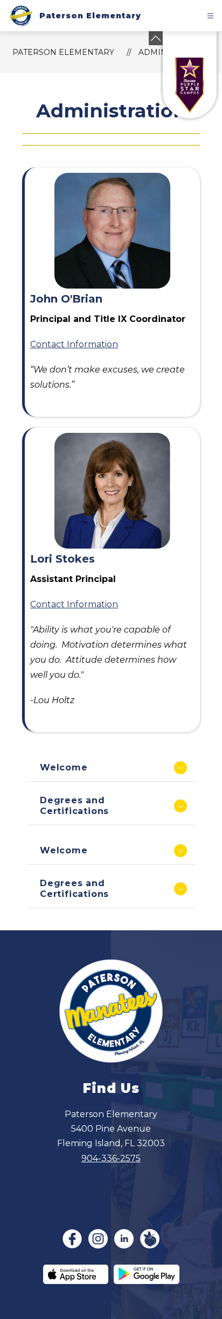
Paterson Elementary (63, 52)
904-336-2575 (111, 1158)
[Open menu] (210, 16)
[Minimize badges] (156, 38)
